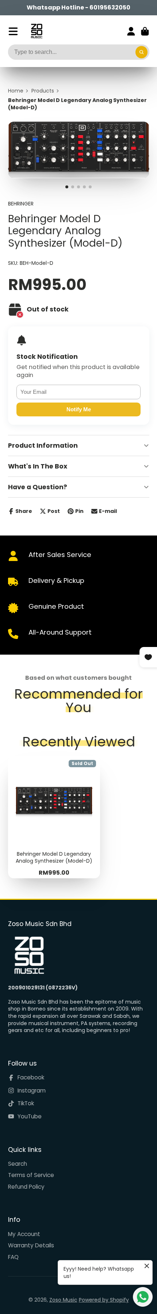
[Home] (36, 31)
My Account (24, 1234)
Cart (145, 31)
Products (42, 90)
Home (15, 90)
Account (131, 31)
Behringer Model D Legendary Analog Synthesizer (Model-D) (54, 817)
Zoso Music (63, 1299)
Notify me (78, 409)
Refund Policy (26, 1187)
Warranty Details (31, 1245)
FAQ (13, 1257)
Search (17, 1164)
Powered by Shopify (104, 1299)
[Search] (141, 52)
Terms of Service (31, 1175)
